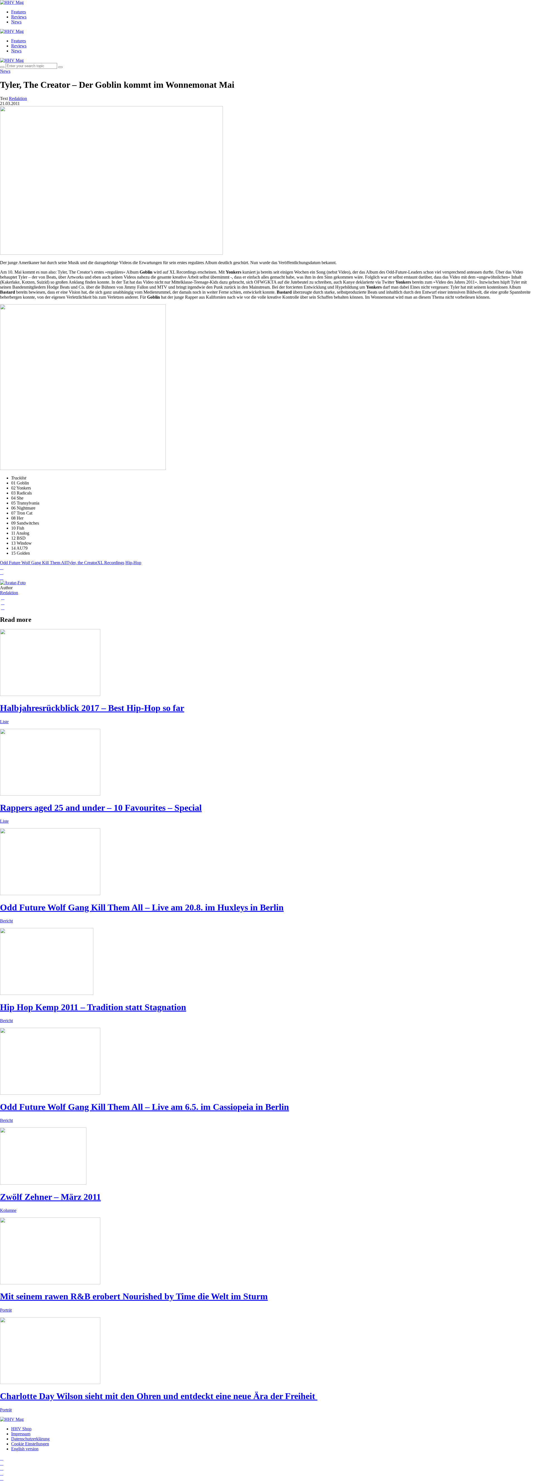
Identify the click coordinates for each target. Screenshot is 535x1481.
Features (18, 11)
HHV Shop (21, 1428)
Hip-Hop (133, 562)
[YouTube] (1, 1468)
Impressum (20, 1433)
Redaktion (9, 592)
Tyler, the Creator (82, 562)
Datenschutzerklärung (30, 1438)
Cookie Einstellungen (30, 1443)
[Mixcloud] (1, 1473)
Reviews (18, 16)
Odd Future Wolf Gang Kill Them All (33, 562)
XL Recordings (110, 562)
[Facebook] (1, 1463)
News (16, 22)
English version (24, 1448)
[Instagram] (1, 1458)
